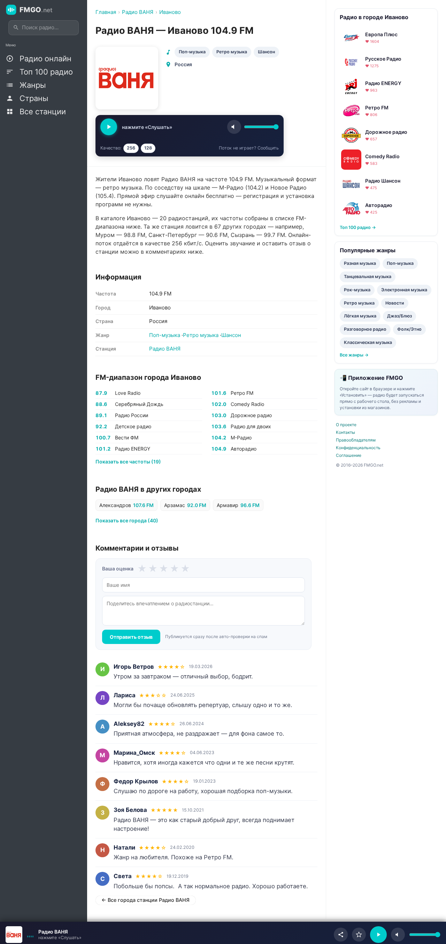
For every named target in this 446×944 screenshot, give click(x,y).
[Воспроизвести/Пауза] (378, 934)
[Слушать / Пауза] (108, 126)
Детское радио (133, 426)
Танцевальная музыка (367, 276)
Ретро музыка (231, 51)
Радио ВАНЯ (164, 348)
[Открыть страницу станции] (14, 934)
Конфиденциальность (358, 447)
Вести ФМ (126, 437)
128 (148, 148)
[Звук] (234, 127)
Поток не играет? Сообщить (249, 148)
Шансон (266, 51)
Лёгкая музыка (360, 315)
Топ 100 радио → (358, 227)
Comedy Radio (247, 404)
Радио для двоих (251, 426)
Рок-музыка (357, 289)
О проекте (346, 424)
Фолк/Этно (409, 329)
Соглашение (348, 455)
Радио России (131, 415)
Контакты (345, 432)
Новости (394, 303)
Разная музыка (360, 263)
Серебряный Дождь (139, 404)
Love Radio (127, 393)
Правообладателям (356, 440)
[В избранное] (359, 935)
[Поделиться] (341, 935)
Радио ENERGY (132, 449)
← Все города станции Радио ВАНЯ (145, 900)
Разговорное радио (365, 329)
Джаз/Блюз (399, 315)
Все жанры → (354, 355)
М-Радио (241, 437)
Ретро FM (242, 393)
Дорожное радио (251, 415)
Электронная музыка (404, 289)
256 (131, 148)
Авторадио (243, 449)
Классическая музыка (368, 342)
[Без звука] (398, 935)
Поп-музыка (192, 51)
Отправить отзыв (131, 637)
